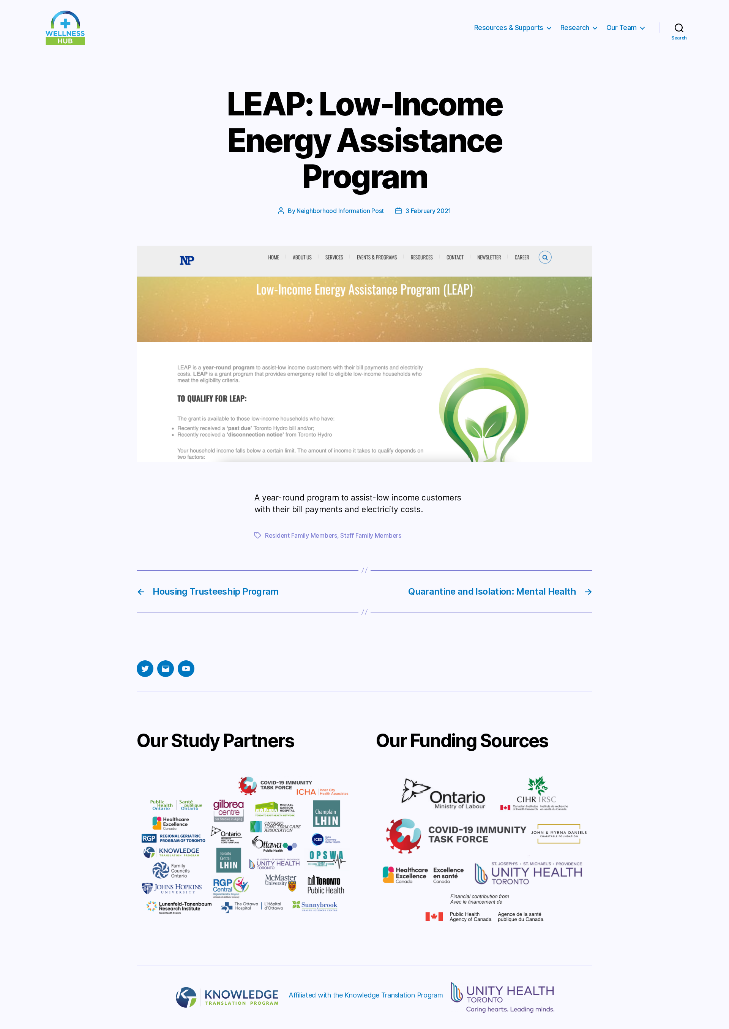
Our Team (621, 28)
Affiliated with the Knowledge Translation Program (366, 995)
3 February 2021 (428, 211)
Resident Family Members (301, 535)
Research (574, 28)
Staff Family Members (370, 535)
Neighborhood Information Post (340, 211)
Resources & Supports (508, 28)
